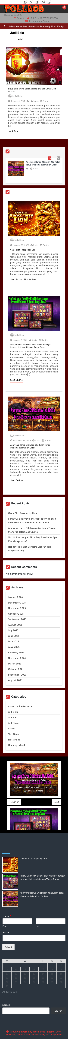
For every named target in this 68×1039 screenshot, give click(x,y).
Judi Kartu (13, 717)
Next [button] (56, 802)
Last (37, 926)
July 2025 (13, 630)
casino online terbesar (20, 706)
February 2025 (16, 652)
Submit (8, 947)
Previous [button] (14, 802)
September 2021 (17, 674)
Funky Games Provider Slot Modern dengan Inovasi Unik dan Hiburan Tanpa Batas (30, 346)
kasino (11, 728)
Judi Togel (13, 722)
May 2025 (13, 641)
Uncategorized (16, 745)
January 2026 (15, 597)
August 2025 (15, 624)
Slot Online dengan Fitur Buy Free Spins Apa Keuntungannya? (34, 779)
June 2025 (13, 635)
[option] (33, 26)
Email (6, 932)
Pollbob (18, 96)
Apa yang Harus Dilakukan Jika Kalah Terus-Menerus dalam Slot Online (43, 163)
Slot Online (30, 279)
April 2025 (14, 646)
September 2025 (17, 619)
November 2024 (17, 658)
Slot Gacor (16, 279)
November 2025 (17, 608)
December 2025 (17, 602)
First (5, 926)
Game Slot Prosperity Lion (33, 26)
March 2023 (14, 663)
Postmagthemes (54, 1034)
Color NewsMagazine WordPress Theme (34, 1033)
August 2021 (15, 680)
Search (6, 1004)
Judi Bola (13, 131)
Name (7, 915)
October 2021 (16, 669)
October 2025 (16, 613)
